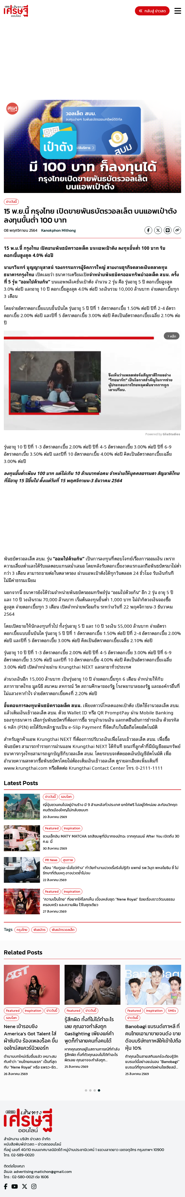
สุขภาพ (68, 860)
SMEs (172, 1010)
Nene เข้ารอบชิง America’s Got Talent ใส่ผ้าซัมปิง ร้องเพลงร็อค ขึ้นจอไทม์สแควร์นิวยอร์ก (31, 1037)
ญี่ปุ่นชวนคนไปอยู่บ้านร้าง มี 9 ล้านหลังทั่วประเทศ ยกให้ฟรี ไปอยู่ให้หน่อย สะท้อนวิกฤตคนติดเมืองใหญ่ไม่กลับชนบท (110, 807)
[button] (86, 1090)
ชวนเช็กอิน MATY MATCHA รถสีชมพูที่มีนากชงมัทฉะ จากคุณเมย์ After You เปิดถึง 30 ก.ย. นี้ (111, 838)
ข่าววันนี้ (11, 201)
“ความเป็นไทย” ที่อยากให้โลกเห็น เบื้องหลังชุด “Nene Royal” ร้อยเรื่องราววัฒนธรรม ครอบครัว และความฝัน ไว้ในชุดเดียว (109, 901)
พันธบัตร (39, 929)
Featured (52, 828)
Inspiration (72, 828)
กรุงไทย (22, 929)
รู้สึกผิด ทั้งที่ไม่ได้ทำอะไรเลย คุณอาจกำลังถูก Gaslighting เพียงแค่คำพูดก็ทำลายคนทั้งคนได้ (89, 1030)
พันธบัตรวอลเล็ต (63, 929)
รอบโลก (66, 796)
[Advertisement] (94, 59)
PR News (51, 860)
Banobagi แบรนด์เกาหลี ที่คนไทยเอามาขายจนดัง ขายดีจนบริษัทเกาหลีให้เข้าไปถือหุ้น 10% (153, 1037)
